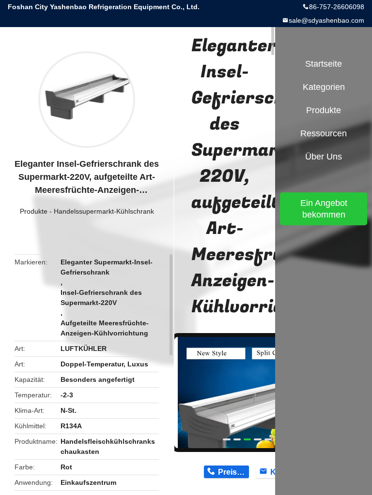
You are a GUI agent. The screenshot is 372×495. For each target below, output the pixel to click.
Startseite (323, 64)
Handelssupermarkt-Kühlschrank (104, 211)
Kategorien (324, 87)
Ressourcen (323, 133)
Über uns (323, 156)
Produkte (33, 211)
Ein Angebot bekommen (323, 208)
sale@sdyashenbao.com (326, 20)
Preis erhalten (233, 472)
